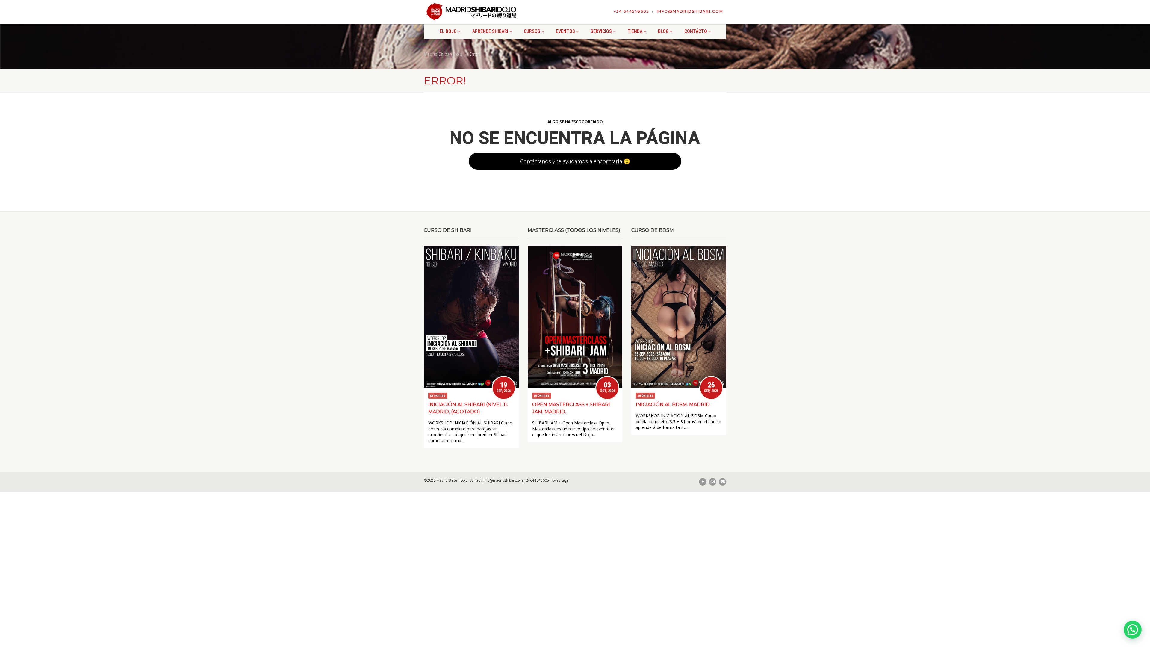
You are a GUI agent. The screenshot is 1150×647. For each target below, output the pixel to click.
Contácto (695, 31)
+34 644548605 (631, 11)
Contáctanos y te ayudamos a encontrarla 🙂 (575, 161)
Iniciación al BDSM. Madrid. (673, 404)
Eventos (565, 31)
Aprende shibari (490, 31)
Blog (663, 31)
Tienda (634, 31)
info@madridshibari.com (690, 11)
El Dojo (448, 31)
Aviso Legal (560, 480)
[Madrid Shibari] (471, 11)
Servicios (601, 31)
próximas (437, 396)
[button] (1133, 630)
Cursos (532, 31)
